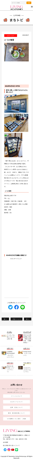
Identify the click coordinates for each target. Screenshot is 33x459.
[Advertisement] (16, 73)
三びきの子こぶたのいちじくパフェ (27, 370)
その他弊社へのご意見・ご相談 (16, 418)
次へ (27, 319)
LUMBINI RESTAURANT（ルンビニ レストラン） (11, 354)
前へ (5, 319)
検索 (29, 2)
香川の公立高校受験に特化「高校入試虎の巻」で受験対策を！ (27, 338)
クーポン (9, 332)
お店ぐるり (10, 35)
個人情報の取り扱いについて (11, 445)
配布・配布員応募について (16, 413)
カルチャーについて (16, 401)
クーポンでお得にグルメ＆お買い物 (11, 337)
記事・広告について (16, 407)
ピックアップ (27, 332)
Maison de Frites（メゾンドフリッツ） (10, 368)
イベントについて (16, 396)
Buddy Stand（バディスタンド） (27, 353)
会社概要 (5, 442)
